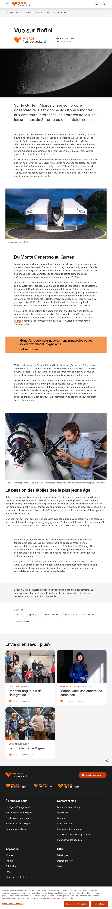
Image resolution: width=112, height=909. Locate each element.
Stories (9, 855)
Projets (9, 860)
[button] (7, 4)
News (8, 871)
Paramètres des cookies (12, 903)
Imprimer (61, 818)
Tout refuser (99, 904)
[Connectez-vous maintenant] (104, 4)
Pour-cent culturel (51, 614)
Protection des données (69, 829)
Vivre (59, 866)
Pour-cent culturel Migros (18, 812)
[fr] (20, 4)
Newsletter (62, 812)
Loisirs (19, 614)
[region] (56, 897)
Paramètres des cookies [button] (69, 840)
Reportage (32, 614)
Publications (11, 866)
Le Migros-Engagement (17, 807)
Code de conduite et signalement (74, 834)
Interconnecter (65, 860)
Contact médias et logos (69, 807)
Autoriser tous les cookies (77, 904)
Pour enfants (89, 614)
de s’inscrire (30, 596)
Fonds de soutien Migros (18, 823)
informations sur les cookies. (63, 898)
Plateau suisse (22, 621)
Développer (63, 855)
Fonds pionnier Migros (17, 818)
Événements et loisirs (16, 877)
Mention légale (64, 823)
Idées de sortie (71, 614)
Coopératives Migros (16, 829)
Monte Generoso (46, 292)
